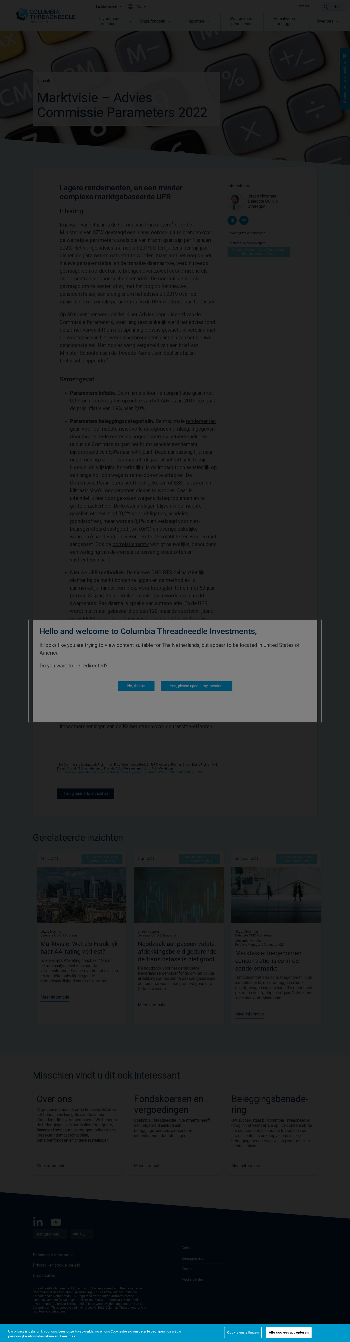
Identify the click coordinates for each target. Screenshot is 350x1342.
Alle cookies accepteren (289, 1332)
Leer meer (68, 1336)
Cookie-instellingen (243, 1332)
